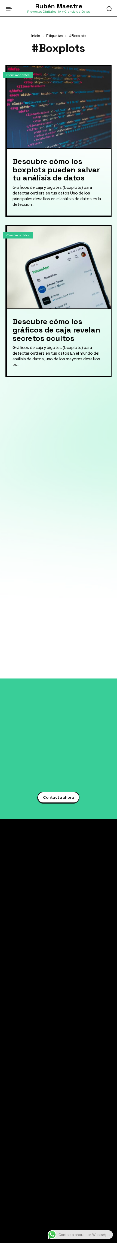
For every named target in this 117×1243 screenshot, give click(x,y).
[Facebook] (7, 1178)
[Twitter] (7, 1158)
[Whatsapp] (7, 1218)
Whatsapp (22, 1218)
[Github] (7, 1208)
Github (19, 1208)
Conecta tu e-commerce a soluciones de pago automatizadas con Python (49, 1115)
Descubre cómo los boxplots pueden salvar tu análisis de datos (56, 169)
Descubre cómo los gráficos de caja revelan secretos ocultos (56, 330)
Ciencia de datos (18, 75)
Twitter (20, 1158)
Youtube (21, 1198)
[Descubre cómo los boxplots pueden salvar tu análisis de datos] (59, 107)
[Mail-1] (7, 1228)
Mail (17, 1228)
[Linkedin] (7, 1168)
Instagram (23, 1188)
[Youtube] (7, 1198)
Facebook (22, 1178)
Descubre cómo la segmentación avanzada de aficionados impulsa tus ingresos (48, 1072)
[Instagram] (7, 1188)
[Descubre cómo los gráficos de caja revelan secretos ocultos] (59, 267)
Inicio (35, 35)
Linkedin (21, 1168)
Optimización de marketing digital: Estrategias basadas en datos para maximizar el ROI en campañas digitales (58, 489)
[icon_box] (27, 393)
